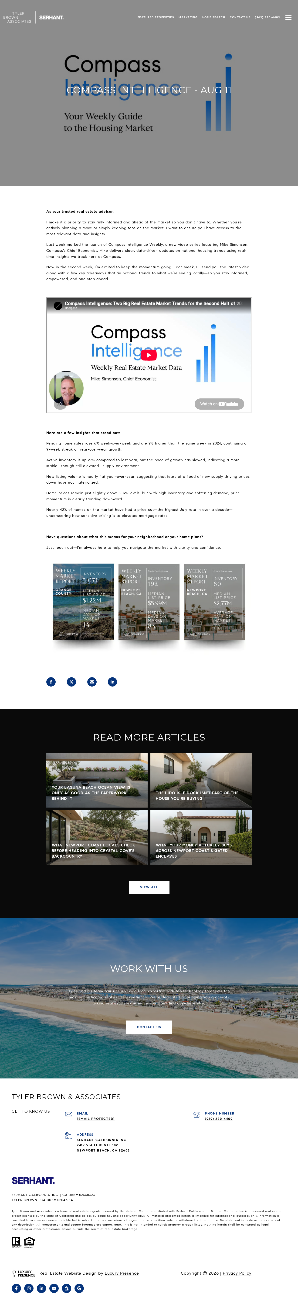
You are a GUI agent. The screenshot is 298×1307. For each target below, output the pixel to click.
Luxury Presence (122, 1273)
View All (149, 887)
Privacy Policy (237, 1273)
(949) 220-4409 (219, 1119)
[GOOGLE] (79, 1288)
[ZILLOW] (66, 1288)
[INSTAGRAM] (29, 1288)
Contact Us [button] (149, 1027)
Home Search (213, 17)
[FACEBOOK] (16, 1288)
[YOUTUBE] (54, 1288)
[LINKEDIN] (41, 1288)
